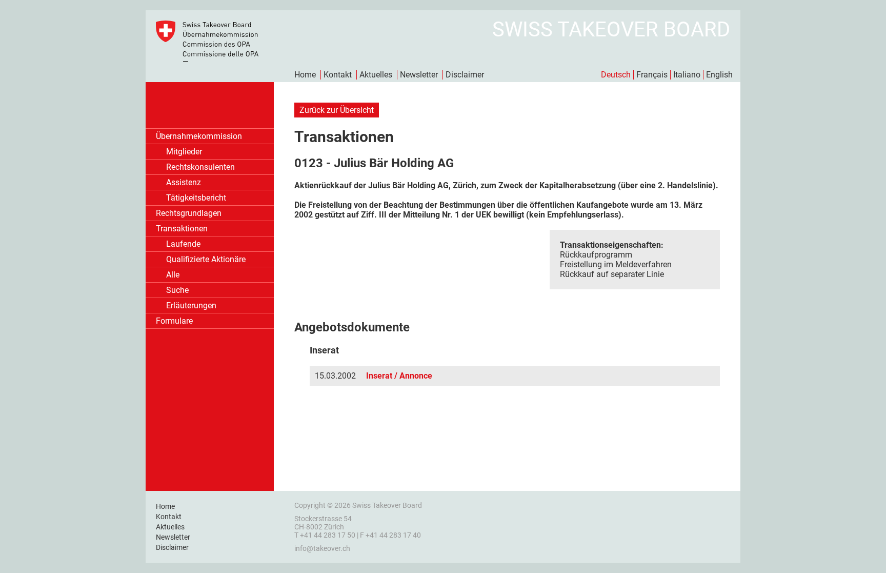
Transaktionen (182, 228)
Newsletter (419, 75)
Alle (172, 275)
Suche (177, 290)
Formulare (174, 321)
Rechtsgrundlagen (189, 213)
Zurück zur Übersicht (336, 110)
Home (305, 75)
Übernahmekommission (199, 136)
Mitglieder (184, 151)
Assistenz (183, 182)
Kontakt (338, 75)
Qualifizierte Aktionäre (206, 259)
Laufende (183, 244)
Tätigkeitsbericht (196, 198)
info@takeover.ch (322, 548)
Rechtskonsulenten (200, 167)
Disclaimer (465, 75)
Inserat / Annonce (399, 376)
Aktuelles (375, 75)
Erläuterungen (191, 305)
